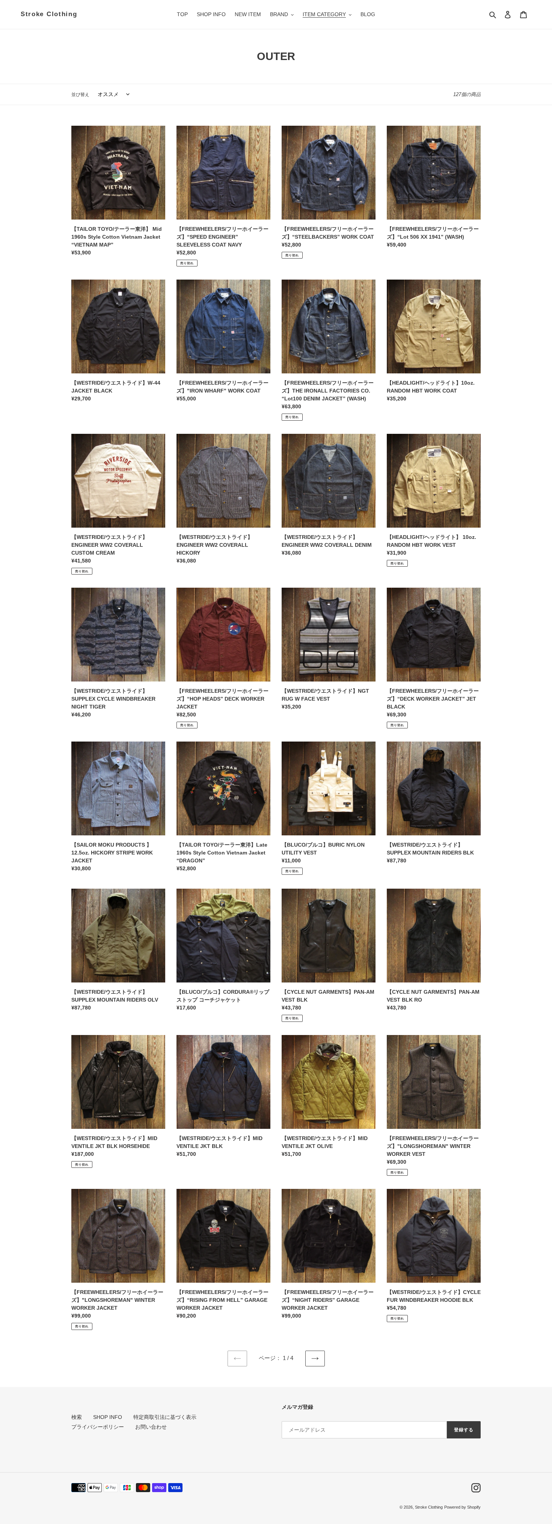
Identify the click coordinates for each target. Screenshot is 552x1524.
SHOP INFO (107, 1417)
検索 (76, 1417)
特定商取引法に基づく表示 (164, 1417)
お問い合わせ (151, 1427)
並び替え (80, 94)
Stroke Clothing (49, 14)
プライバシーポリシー (97, 1427)
